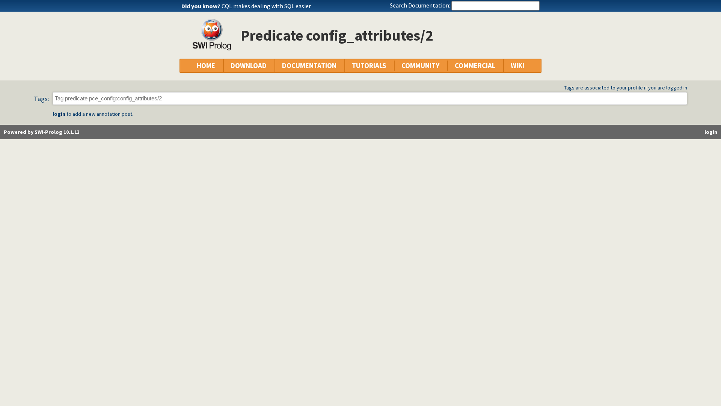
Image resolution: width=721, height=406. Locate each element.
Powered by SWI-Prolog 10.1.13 (42, 132)
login (59, 114)
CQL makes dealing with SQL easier (266, 6)
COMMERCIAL (475, 65)
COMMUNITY (420, 65)
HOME (206, 65)
